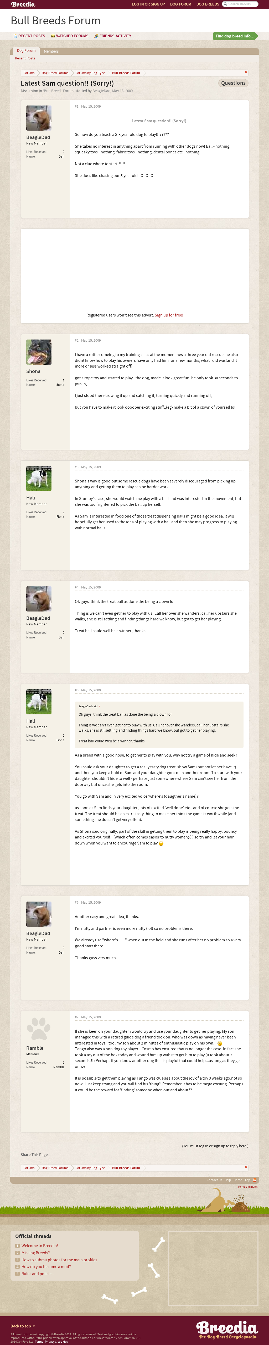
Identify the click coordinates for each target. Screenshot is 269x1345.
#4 (77, 587)
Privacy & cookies (56, 1342)
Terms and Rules (248, 1187)
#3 (77, 467)
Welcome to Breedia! (40, 1245)
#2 (77, 340)
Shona (33, 371)
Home (238, 1180)
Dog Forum (180, 4)
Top (247, 1180)
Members (51, 51)
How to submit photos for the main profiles (59, 1260)
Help (228, 1180)
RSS (254, 1180)
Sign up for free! (169, 315)
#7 (77, 1017)
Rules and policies (37, 1273)
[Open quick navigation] (245, 73)
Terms (39, 1342)
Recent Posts (25, 58)
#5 (77, 690)
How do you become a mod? (46, 1266)
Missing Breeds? (36, 1252)
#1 (77, 106)
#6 (77, 903)
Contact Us (214, 1180)
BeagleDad (101, 90)
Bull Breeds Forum (59, 90)
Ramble (34, 1048)
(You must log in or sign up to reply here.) (215, 1146)
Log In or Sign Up (148, 4)
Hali (30, 498)
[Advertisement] (135, 270)
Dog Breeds (207, 4)
